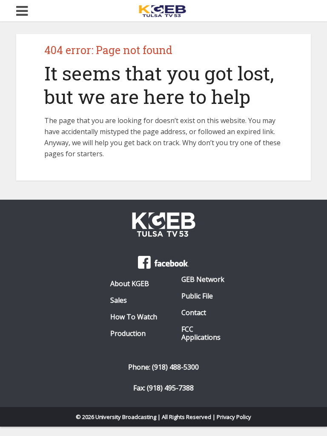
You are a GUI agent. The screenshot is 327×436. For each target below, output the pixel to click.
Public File (197, 296)
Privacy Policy (234, 417)
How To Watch (133, 317)
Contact (193, 313)
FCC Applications (201, 333)
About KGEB (129, 284)
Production (128, 334)
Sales (118, 300)
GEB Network (202, 279)
